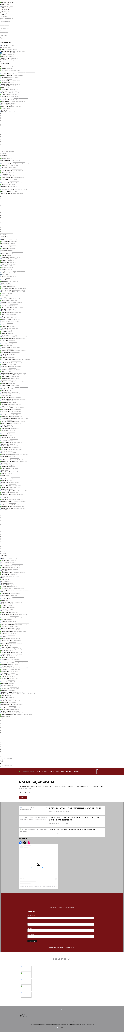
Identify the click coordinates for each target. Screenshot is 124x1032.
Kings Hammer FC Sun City (21, 624)
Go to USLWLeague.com (6, 758)
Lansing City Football (17, 362)
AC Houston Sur (13, 241)
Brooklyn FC (10, 45)
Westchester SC (13, 186)
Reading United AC (15, 428)
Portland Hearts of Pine (18, 177)
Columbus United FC (16, 302)
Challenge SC (11, 584)
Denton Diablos (13, 310)
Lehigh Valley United (16, 366)
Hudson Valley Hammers (19, 350)
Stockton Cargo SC (15, 700)
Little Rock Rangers (15, 369)
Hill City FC (10, 345)
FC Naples (8, 174)
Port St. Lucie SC (13, 191)
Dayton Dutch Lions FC (18, 307)
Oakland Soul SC (13, 655)
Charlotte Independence (19, 162)
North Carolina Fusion (17, 652)
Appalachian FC (13, 259)
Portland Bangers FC (16, 423)
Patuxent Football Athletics (21, 418)
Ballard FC (9, 265)
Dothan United (12, 314)
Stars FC (7, 470)
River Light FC (11, 437)
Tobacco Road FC (14, 482)
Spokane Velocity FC (16, 182)
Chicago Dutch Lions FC (19, 291)
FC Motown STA (13, 328)
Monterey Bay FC (14, 89)
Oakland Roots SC (14, 92)
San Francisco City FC (17, 447)
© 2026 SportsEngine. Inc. (89, 1024)
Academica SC (11, 243)
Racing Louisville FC (16, 669)
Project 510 (10, 426)
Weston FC (9, 510)
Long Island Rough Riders (19, 373)
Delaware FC (11, 309)
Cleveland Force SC (15, 298)
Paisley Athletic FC (15, 659)
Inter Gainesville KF (15, 352)
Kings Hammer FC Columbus (22, 359)
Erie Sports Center (14, 321)
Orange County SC (14, 94)
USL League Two (5, 11)
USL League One (5, 9)
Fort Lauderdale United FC (8, 52)
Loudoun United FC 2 (16, 376)
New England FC (13, 402)
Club (38, 771)
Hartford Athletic (14, 77)
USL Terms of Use (55, 1021)
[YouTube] (3, 153)
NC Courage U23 (14, 647)
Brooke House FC (14, 281)
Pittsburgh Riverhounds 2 (20, 421)
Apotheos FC (11, 260)
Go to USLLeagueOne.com (6, 233)
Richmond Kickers (14, 179)
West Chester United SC (19, 499)
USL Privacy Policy (63, 1021)
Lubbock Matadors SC (18, 381)
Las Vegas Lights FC (16, 80)
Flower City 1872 (14, 612)
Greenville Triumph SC (17, 170)
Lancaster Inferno (14, 626)
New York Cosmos (15, 175)
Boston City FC (12, 276)
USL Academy (4, 14)
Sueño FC (8, 475)
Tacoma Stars (11, 478)
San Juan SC (10, 451)
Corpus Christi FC (14, 165)
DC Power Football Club (19, 51)
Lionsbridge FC (12, 368)
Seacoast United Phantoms (21, 454)
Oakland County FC (16, 413)
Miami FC (8, 87)
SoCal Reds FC (12, 690)
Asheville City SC (13, 262)
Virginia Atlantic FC (16, 711)
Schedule (44, 771)
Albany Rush (10, 250)
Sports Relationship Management (52, 1024)
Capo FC (7, 283)
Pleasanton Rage (13, 664)
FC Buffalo (9, 324)
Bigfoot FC (9, 269)
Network (11, 2)
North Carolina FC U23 (18, 407)
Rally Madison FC (14, 671)
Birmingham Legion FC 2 (19, 271)
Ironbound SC (11, 354)
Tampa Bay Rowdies (16, 106)
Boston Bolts (5, 274)
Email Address (31, 915)
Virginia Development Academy (24, 714)
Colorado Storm (13, 300)
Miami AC (8, 390)
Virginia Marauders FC (18, 496)
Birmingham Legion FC (7, 66)
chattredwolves (38, 886)
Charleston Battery (15, 70)
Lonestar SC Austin (15, 628)
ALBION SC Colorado (17, 252)
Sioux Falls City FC (14, 687)
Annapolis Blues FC (15, 257)
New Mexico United (16, 91)
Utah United (10, 489)
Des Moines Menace (16, 312)
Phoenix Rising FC (14, 96)
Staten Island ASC (14, 471)
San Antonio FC (12, 103)
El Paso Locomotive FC (18, 75)
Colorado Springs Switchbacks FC (26, 72)
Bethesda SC (10, 267)
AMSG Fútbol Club (15, 565)
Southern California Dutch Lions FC (26, 693)
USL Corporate (3, 16)
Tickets (52, 771)
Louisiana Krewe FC (16, 378)
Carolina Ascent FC (6, 47)
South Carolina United (17, 459)
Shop (62, 771)
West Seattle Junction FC (19, 501)
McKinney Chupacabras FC (21, 387)
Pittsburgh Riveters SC (18, 662)
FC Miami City (12, 326)
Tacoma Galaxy (12, 702)
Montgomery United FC (19, 399)
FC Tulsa (7, 108)
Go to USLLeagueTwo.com (6, 551)
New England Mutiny (16, 649)
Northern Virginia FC (16, 411)
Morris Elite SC (12, 401)
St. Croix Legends (14, 468)
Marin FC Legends (14, 385)
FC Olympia (10, 330)
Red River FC (11, 435)
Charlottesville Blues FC (19, 290)
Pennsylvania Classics (17, 416)
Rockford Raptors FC (17, 442)
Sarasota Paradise (14, 181)
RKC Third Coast (14, 439)
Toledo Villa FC (12, 484)
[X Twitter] (2, 61)
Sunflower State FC (15, 477)
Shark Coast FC (12, 456)
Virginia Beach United (17, 494)
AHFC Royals (11, 246)
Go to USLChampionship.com (7, 151)
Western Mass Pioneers (19, 508)
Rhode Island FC (13, 99)
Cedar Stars (10, 285)
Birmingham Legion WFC (19, 572)
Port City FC (10, 425)
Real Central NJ (13, 430)
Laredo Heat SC (13, 364)
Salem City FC (11, 444)
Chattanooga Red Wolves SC (22, 163)
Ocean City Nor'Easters (19, 414)
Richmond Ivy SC (13, 674)
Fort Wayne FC (12, 167)
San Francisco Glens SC (18, 449)
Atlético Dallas (12, 111)
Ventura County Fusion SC (20, 490)
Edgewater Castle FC (17, 319)
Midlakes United (13, 392)
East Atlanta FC (13, 317)
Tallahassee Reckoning (17, 704)
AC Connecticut (13, 239)
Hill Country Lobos (15, 347)
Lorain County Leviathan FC (21, 375)
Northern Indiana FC (16, 409)
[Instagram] (3, 61)
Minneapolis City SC (7, 395)
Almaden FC (10, 253)
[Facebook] (0, 61)
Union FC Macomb (15, 487)
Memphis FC (10, 388)
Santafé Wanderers (15, 452)
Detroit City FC (12, 73)
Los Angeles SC (12, 633)
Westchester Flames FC (19, 506)
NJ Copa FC (10, 650)
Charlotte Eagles (13, 286)
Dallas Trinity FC (13, 49)
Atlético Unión (12, 264)
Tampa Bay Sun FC (14, 58)
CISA (5, 297)
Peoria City (9, 420)
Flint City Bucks (13, 335)
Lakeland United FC (16, 361)
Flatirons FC (10, 333)
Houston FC (10, 349)
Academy (68, 771)
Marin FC (8, 636)
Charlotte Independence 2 (20, 288)
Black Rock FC (12, 272)
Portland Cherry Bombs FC (21, 668)
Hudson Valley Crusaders (19, 617)
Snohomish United (14, 458)
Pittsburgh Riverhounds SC (21, 98)
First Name (30, 922)
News (57, 771)
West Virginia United (16, 504)
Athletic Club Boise (15, 160)
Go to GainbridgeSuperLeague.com (8, 59)
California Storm (6, 577)
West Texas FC (12, 503)
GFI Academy (11, 340)
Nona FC (8, 406)
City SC (6, 295)
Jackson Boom (12, 355)
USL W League (4, 13)
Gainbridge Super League (7, 6)
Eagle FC (8, 316)
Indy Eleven (9, 79)
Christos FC (10, 293)
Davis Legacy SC (13, 305)
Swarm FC (8, 463)
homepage (63, 786)
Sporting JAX (11, 56)
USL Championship (5, 7)
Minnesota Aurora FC (17, 640)
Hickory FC (10, 343)
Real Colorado (11, 432)
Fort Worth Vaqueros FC (19, 338)
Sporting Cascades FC (17, 193)
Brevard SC (9, 279)
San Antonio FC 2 (14, 446)
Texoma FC (9, 480)
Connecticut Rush (14, 304)
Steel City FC (11, 473)
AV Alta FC (9, 158)
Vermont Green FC (15, 492)
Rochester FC (11, 440)
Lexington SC (11, 54)
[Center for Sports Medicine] (26, 973)
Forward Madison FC (17, 169)
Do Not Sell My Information (73, 1021)
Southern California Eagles (20, 461)
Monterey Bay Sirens (16, 643)
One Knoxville (11, 657)
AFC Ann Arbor (12, 245)
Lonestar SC (10, 371)
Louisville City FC (14, 86)
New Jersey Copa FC (16, 404)
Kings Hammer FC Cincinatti (22, 623)
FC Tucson (9, 331)
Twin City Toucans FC (17, 485)
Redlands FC (10, 433)
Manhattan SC (11, 383)
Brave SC (8, 278)
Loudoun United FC (15, 84)
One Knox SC (11, 172)
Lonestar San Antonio (17, 629)
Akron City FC (11, 248)
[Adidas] (26, 966)
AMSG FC (8, 255)
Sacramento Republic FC (19, 101)
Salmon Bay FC (12, 683)
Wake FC (8, 497)
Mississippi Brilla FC (16, 397)
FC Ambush (10, 323)
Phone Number (30, 934)
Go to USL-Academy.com (6, 765)
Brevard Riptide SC (15, 574)
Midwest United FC (16, 394)
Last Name (29, 928)
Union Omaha (11, 184)
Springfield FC (11, 466)
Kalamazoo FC (12, 357)
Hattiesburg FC (13, 342)
